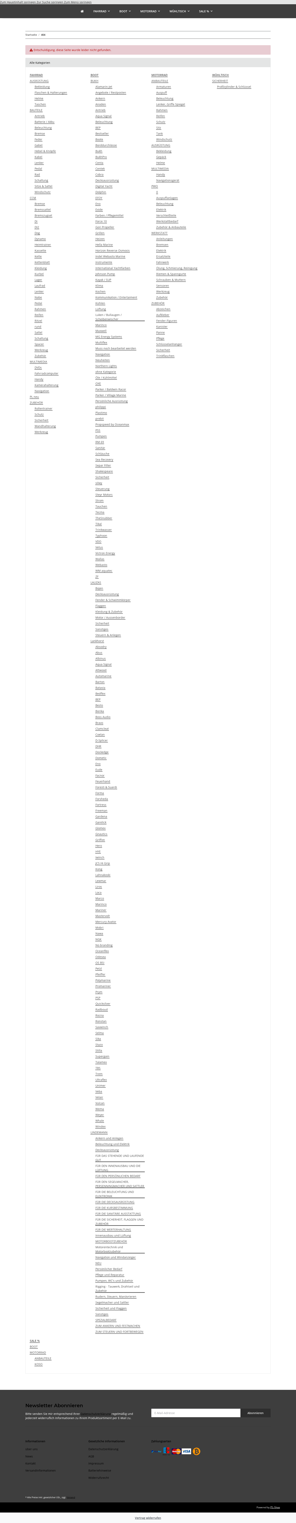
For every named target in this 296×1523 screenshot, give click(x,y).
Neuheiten (102, 360)
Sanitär (100, 448)
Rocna (99, 1015)
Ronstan (101, 1021)
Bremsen (162, 245)
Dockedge (102, 752)
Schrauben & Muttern (171, 280)
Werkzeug (41, 350)
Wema (99, 1109)
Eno (97, 204)
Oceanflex (102, 951)
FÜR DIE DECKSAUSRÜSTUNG (114, 1202)
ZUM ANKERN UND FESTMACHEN (117, 1326)
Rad (37, 174)
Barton (100, 682)
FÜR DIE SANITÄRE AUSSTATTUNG (118, 1214)
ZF (96, 576)
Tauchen (101, 506)
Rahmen (40, 309)
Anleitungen (164, 239)
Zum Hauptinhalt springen (18, 2)
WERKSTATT (159, 233)
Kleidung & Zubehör (109, 612)
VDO (98, 541)
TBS (97, 1068)
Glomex (100, 828)
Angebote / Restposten (110, 92)
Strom (99, 500)
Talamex (101, 1062)
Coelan (100, 734)
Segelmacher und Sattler (112, 1302)
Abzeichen (163, 309)
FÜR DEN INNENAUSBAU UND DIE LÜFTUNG (118, 1168)
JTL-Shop (275, 1507)
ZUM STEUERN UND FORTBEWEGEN (119, 1332)
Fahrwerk (162, 262)
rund (38, 326)
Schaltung (41, 180)
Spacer (39, 344)
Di (36, 221)
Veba (98, 1091)
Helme (39, 98)
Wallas (99, 559)
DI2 (37, 227)
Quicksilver (102, 1004)
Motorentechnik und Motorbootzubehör (109, 1249)
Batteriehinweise (99, 1470)
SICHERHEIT (220, 81)
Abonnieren (255, 1413)
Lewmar (100, 881)
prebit (99, 418)
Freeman (101, 810)
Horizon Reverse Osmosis (112, 250)
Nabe (38, 297)
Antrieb (40, 116)
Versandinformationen (40, 1470)
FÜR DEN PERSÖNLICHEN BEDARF (117, 1176)
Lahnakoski (102, 875)
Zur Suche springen (50, 2)
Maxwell (101, 331)
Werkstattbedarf (167, 221)
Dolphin (100, 192)
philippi (100, 407)
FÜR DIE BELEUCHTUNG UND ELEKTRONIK (114, 1194)
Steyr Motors (104, 495)
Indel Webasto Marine (110, 256)
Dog (37, 233)
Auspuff (161, 92)
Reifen (39, 315)
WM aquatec (103, 571)
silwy (98, 483)
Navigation (42, 391)
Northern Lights (106, 366)
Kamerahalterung (46, 385)
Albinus (100, 658)
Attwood (101, 670)
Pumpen (101, 436)
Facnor (100, 775)
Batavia (100, 688)
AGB (91, 1456)
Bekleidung (42, 87)
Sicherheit (41, 420)
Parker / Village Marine (110, 395)
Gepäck (161, 157)
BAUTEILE (36, 110)
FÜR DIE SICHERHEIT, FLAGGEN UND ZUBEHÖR (119, 1222)
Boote (99, 139)
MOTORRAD (38, 1352)
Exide (99, 209)
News (29, 1456)
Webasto (101, 565)
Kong (98, 869)
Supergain (102, 1056)
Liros (98, 887)
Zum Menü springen (78, 2)
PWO (154, 186)
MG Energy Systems (108, 337)
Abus (98, 652)
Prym (98, 992)
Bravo (99, 723)
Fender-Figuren (166, 321)
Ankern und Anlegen (109, 1138)
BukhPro (101, 157)
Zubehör (40, 356)
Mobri (99, 927)
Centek (100, 168)
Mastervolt (102, 916)
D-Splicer (101, 740)
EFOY (98, 198)
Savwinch (101, 1027)
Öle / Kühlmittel (106, 377)
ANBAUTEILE (159, 81)
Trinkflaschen (165, 356)
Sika (98, 1039)
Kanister (162, 326)
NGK (98, 939)
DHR (98, 746)
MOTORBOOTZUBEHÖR (111, 1241)
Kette (38, 256)
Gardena (101, 816)
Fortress (100, 805)
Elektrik (161, 209)
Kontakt (30, 1463)
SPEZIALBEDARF (105, 1320)
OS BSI (99, 963)
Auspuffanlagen (167, 198)
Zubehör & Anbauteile (171, 227)
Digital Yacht (103, 186)
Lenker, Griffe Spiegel (170, 104)
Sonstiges (101, 629)
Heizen (100, 239)
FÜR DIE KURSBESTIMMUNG (114, 1208)
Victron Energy (105, 553)
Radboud (101, 1009)
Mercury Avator (105, 922)
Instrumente (103, 262)
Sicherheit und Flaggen (111, 1308)
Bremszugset (43, 215)
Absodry (101, 647)
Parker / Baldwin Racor (110, 389)
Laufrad (40, 285)
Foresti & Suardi (106, 787)
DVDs (38, 367)
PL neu (34, 397)
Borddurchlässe (106, 145)
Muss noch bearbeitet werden (115, 348)
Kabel (38, 157)
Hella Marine (104, 245)
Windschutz (43, 192)
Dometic (101, 758)
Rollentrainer (43, 408)
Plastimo (101, 413)
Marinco (101, 325)
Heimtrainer (43, 245)
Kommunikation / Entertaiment (116, 297)
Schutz (39, 414)
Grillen (100, 233)
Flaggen (100, 606)
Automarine (103, 676)
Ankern (100, 98)
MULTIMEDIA (38, 362)
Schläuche (102, 454)
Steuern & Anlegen (108, 635)
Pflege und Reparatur (109, 1275)
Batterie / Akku (44, 122)
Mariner (100, 910)
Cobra (99, 174)
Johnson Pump (105, 274)
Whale (99, 1121)
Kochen (100, 291)
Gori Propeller (104, 227)
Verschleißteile (166, 215)
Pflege (160, 338)
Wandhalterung (45, 426)
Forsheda (101, 799)
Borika (99, 711)
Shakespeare (104, 471)
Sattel (38, 332)
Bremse (40, 133)
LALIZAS (96, 582)
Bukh (98, 151)
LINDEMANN (99, 1132)
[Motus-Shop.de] (82, 11)
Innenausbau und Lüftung (113, 1235)
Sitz (158, 128)
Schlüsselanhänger (169, 344)
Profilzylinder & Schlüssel (234, 87)
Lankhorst (97, 641)
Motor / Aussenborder (110, 617)
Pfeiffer (100, 974)
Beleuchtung (43, 128)
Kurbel (39, 274)
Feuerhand (102, 781)
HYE (98, 851)
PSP (97, 998)
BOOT (34, 1346)
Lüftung (100, 309)
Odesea (100, 957)
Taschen (40, 104)
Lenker (39, 163)
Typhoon (101, 535)
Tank (159, 133)
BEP (97, 128)
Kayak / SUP (103, 280)
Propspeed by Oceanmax (112, 424)
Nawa (99, 933)
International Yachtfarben (112, 268)
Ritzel (38, 321)
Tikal (98, 524)
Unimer (100, 1085)
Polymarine (103, 980)
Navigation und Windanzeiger (115, 1257)
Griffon (100, 840)
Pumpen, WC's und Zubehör (114, 1281)
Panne (160, 332)
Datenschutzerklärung (96, 1414)
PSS (97, 430)
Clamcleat (102, 729)
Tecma (99, 512)
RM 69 (99, 442)
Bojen (99, 588)
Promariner (103, 986)
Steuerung (102, 489)
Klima (99, 285)
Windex (100, 1126)
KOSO (38, 1364)
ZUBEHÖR (36, 403)
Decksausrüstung (107, 180)
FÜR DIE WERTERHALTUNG (113, 1229)
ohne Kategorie (105, 372)
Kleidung (41, 268)
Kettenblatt (42, 262)
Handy (39, 379)
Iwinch (99, 857)
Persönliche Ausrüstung (111, 401)
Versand (71, 1497)
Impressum (96, 1463)
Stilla (98, 1050)
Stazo (99, 1044)
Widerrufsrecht (98, 1478)
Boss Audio (102, 717)
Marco (99, 898)
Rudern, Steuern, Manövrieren (115, 1296)
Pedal (38, 168)
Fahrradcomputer (46, 373)
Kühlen (100, 303)
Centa (99, 163)
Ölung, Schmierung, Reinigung (176, 268)
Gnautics (101, 834)
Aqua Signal (103, 116)
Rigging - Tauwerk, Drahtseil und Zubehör (117, 1289)
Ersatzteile (163, 256)
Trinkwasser (103, 530)
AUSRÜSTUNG (39, 81)
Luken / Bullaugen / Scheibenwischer (108, 317)
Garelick (100, 822)
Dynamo (40, 239)
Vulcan (100, 1103)
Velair (99, 1097)
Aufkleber (162, 315)
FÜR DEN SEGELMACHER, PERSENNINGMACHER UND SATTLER (119, 1184)
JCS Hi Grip (102, 863)
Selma (99, 1033)
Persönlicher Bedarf (108, 1269)
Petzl (98, 968)
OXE (98, 383)
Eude (98, 769)
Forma (99, 793)
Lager (38, 280)
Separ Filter (103, 465)
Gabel (38, 145)
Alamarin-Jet (103, 87)
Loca (98, 892)
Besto (99, 705)
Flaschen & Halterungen (51, 92)
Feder (38, 139)
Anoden (100, 104)
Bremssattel (43, 209)
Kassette (40, 250)
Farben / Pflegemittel (109, 215)
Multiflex (101, 342)
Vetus (99, 547)
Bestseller (102, 133)
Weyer (99, 1115)
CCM (33, 198)
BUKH (94, 81)
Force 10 (101, 221)
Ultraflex (101, 1080)
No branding (104, 945)
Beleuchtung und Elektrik (112, 1144)
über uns (31, 1449)
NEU (98, 1263)
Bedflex (100, 693)
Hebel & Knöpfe (45, 151)
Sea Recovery (104, 459)
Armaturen (163, 87)
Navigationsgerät (167, 180)
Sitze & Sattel (43, 186)
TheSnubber (103, 518)
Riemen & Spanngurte (171, 274)
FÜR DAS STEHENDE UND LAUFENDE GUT (119, 1158)
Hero (98, 846)
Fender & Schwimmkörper (112, 600)
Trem (98, 1074)
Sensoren (162, 285)
